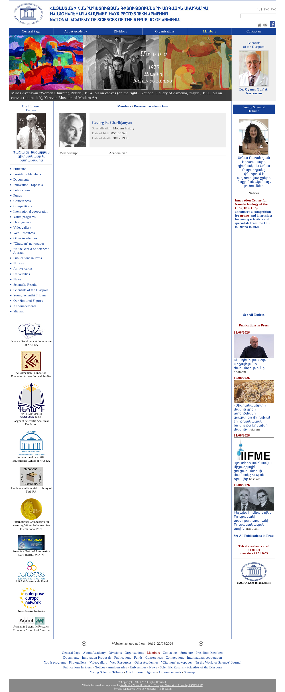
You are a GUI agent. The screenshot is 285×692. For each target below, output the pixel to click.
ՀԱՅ (259, 9)
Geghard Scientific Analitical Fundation (31, 422)
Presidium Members (27, 174)
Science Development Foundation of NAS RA (31, 343)
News (17, 279)
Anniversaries (23, 268)
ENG (266, 9)
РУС (273, 9)
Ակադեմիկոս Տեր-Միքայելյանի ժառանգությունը (250, 364)
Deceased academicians (151, 106)
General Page (31, 31)
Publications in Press (27, 258)
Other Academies (25, 238)
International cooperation (30, 211)
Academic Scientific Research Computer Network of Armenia (31, 628)
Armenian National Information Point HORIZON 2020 (31, 553)
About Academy (75, 31)
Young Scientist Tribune (30, 295)
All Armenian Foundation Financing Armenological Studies (31, 374)
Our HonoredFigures (31, 108)
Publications (21, 190)
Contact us (253, 31)
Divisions (120, 31)
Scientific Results (25, 284)
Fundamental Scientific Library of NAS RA (31, 489)
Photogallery (22, 222)
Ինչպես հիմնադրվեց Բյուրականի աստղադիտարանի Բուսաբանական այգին (253, 520)
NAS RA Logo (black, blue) (254, 582)
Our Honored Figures (28, 300)
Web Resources (24, 233)
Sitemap (18, 311)
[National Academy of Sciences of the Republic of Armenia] (28, 24)
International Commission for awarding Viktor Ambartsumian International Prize (31, 525)
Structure (19, 169)
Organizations (165, 31)
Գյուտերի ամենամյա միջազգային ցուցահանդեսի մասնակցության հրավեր (253, 471)
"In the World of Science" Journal (218, 662)
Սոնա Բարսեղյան (254, 158)
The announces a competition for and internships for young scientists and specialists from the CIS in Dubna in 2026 (254, 204)
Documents (21, 179)
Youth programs (24, 217)
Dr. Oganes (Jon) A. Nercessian (253, 91)
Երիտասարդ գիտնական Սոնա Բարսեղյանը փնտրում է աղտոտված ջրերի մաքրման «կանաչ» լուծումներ (253, 174)
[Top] (84, 645)
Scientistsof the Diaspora (254, 44)
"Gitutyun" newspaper (28, 243)
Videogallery (22, 227)
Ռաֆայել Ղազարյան (31, 152)
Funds (17, 195)
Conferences (22, 201)
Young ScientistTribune (254, 109)
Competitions (22, 206)
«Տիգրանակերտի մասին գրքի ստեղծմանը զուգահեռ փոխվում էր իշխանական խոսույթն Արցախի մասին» (252, 417)
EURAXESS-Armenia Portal (31, 581)
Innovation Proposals (28, 185)
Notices (18, 263)
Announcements (24, 306)
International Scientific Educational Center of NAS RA (31, 458)
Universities (21, 274)
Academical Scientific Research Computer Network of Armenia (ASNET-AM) (161, 685)
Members (209, 31)
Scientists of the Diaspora (31, 290)
